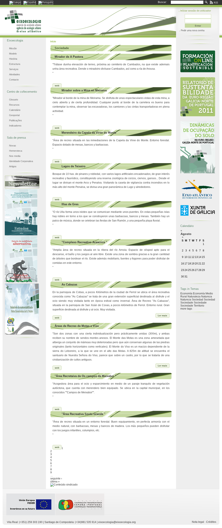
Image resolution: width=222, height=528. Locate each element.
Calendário (14, 110)
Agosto (186, 234)
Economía (186, 293)
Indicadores (15, 125)
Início (53, 41)
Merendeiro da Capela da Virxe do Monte (89, 132)
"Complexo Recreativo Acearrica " (84, 242)
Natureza (206, 296)
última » (55, 481)
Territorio (199, 305)
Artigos (12, 166)
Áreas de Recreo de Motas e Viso (77, 326)
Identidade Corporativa (21, 161)
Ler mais (162, 315)
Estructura (14, 64)
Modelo (13, 53)
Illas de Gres (70, 204)
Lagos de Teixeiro (73, 166)
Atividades (14, 74)
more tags (186, 308)
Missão (13, 48)
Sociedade (186, 302)
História (13, 58)
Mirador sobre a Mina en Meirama (84, 90)
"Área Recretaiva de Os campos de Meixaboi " (85, 376)
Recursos (14, 104)
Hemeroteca (15, 150)
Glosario (13, 99)
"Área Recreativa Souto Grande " (83, 414)
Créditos (211, 521)
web (57, 85)
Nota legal (198, 521)
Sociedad (197, 299)
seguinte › (56, 478)
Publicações (15, 120)
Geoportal (14, 115)
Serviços (13, 69)
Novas (12, 145)
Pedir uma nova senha (192, 30)
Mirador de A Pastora (69, 56)
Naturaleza (194, 296)
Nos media (14, 156)
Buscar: (162, 2)
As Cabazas (69, 284)
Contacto (14, 79)
